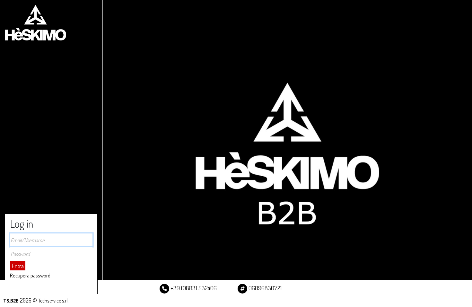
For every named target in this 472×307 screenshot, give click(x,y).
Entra (18, 265)
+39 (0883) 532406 (193, 288)
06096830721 (264, 288)
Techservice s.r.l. (53, 300)
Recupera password (30, 275)
